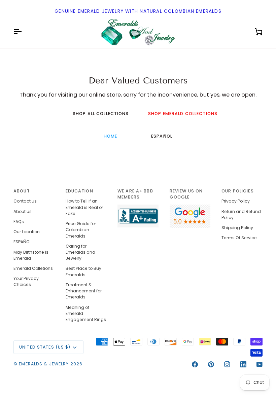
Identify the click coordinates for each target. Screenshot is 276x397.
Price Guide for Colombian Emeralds (81, 230)
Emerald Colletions (33, 268)
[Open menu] (23, 31)
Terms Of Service (239, 238)
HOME (110, 136)
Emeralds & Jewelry (44, 364)
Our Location (26, 231)
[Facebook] (195, 364)
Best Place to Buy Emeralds (83, 271)
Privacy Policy (235, 201)
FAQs (18, 221)
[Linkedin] (243, 364)
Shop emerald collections (182, 113)
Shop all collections (101, 113)
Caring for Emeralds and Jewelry (80, 252)
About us (22, 211)
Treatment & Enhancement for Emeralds (84, 291)
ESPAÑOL (161, 136)
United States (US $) (45, 347)
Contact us (25, 201)
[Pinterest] (211, 364)
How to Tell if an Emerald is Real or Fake (84, 207)
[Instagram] (227, 364)
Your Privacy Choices (26, 281)
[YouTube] (259, 364)
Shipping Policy (237, 227)
